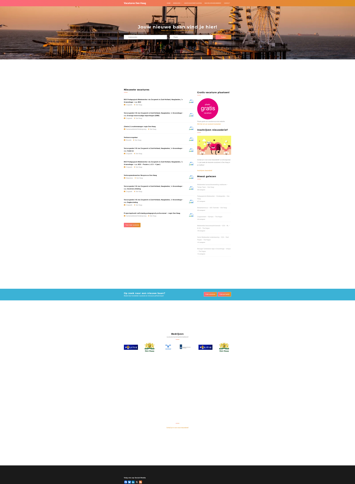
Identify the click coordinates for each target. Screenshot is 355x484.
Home (168, 3)
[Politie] (187, 347)
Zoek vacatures (210, 294)
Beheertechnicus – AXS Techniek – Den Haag (212, 208)
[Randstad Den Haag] (150, 347)
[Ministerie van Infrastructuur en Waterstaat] (168, 347)
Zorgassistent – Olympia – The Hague (209, 217)
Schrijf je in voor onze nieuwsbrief (177, 428)
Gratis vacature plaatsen (193, 3)
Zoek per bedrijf (224, 294)
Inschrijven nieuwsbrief (212, 3)
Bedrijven (176, 3)
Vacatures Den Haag (135, 3)
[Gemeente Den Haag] (131, 347)
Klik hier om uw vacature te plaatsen (209, 124)
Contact (227, 3)
